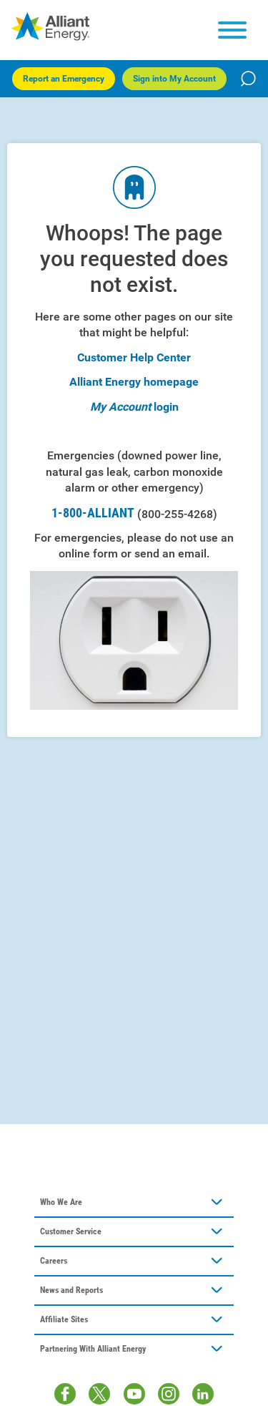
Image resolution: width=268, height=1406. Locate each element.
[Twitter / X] (99, 1394)
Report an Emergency (63, 79)
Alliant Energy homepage (134, 382)
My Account (120, 407)
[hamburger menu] (232, 30)
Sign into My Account (174, 79)
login (166, 407)
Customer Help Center (134, 357)
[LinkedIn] (203, 1394)
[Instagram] (168, 1394)
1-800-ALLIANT (134, 513)
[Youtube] (134, 1394)
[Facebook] (65, 1394)
